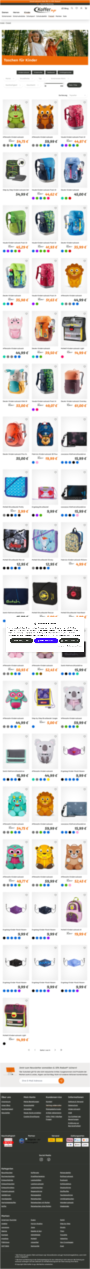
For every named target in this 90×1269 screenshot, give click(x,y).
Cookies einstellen (70, 641)
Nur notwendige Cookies (21, 641)
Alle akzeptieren (47, 641)
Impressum (61, 646)
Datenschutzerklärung (74, 646)
